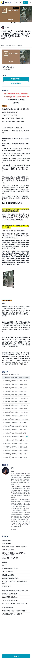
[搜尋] (16, 2)
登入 (25, 2)
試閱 (27, 436)
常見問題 (20, 45)
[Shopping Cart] (20, 2)
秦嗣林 (12, 468)
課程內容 (8, 45)
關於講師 (14, 45)
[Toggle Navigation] (30, 2)
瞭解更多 (13, 529)
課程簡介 (3, 45)
